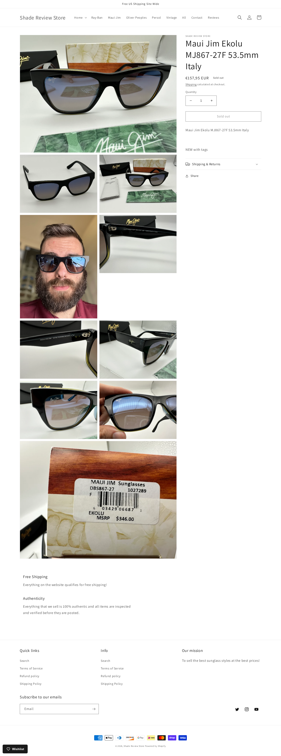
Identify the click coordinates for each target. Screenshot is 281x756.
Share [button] (195, 176)
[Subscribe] (94, 709)
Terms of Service (31, 668)
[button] (80, 17)
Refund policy (29, 676)
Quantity (191, 92)
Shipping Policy (30, 684)
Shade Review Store (134, 746)
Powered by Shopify (155, 746)
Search (24, 661)
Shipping (191, 84)
